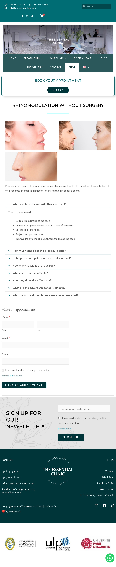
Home (12, 58)
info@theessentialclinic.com (18, 483)
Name (6, 317)
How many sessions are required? (34, 265)
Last (39, 330)
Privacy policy (64, 428)
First (4, 330)
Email (6, 337)
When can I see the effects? (30, 273)
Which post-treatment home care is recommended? (45, 295)
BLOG (104, 58)
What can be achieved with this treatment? (40, 204)
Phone (5, 353)
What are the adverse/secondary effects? (39, 287)
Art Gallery (34, 67)
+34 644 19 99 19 (10, 471)
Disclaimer (108, 477)
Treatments (32, 58)
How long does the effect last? (32, 280)
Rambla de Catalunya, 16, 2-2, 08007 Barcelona (18, 491)
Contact (55, 67)
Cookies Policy (105, 483)
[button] (58, 204)
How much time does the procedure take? (39, 250)
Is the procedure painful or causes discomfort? (42, 258)
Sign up (71, 437)
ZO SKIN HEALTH (83, 58)
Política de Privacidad (12, 375)
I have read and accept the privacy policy (27, 370)
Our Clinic (56, 58)
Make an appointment (24, 385)
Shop (72, 67)
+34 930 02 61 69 (10, 477)
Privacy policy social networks (97, 495)
